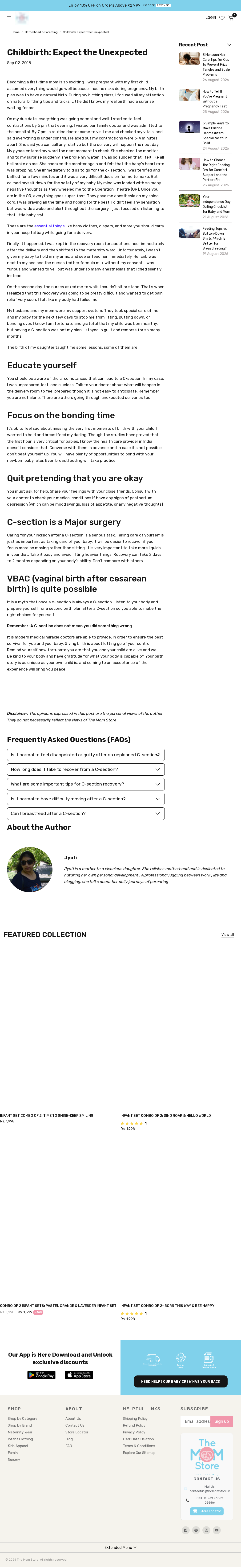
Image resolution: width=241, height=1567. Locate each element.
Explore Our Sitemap (139, 1453)
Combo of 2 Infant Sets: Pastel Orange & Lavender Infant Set (58, 1306)
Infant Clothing (20, 1439)
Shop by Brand (20, 1425)
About (73, 1409)
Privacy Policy (134, 1432)
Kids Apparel (18, 1446)
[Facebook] (186, 1530)
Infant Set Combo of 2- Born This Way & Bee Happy (167, 1306)
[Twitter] (196, 1530)
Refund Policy (134, 1425)
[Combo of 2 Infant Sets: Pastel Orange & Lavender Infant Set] (60, 1218)
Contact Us (74, 1425)
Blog (69, 1439)
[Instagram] (206, 1530)
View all (227, 935)
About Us (73, 1418)
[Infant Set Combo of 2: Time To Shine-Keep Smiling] (60, 1027)
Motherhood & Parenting (41, 32)
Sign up (222, 1421)
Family (13, 1453)
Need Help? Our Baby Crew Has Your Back (180, 1382)
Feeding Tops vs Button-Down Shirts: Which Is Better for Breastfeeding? (215, 238)
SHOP (14, 1409)
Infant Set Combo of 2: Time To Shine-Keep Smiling (46, 1115)
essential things (49, 226)
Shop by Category (22, 1418)
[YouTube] (217, 1530)
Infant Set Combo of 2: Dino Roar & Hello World (165, 1115)
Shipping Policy (135, 1418)
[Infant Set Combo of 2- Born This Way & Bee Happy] (180, 1218)
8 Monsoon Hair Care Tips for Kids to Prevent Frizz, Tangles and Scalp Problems (216, 65)
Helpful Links (142, 1409)
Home (16, 32)
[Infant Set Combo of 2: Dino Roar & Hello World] (180, 1027)
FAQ (68, 1446)
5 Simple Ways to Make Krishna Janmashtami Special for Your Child (216, 133)
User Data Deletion (138, 1439)
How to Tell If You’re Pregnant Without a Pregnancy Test (215, 99)
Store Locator (76, 1432)
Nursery (14, 1459)
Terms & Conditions (139, 1446)
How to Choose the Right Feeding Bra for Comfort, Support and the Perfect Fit (216, 170)
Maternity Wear (20, 1432)
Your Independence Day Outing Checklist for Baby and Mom (217, 204)
